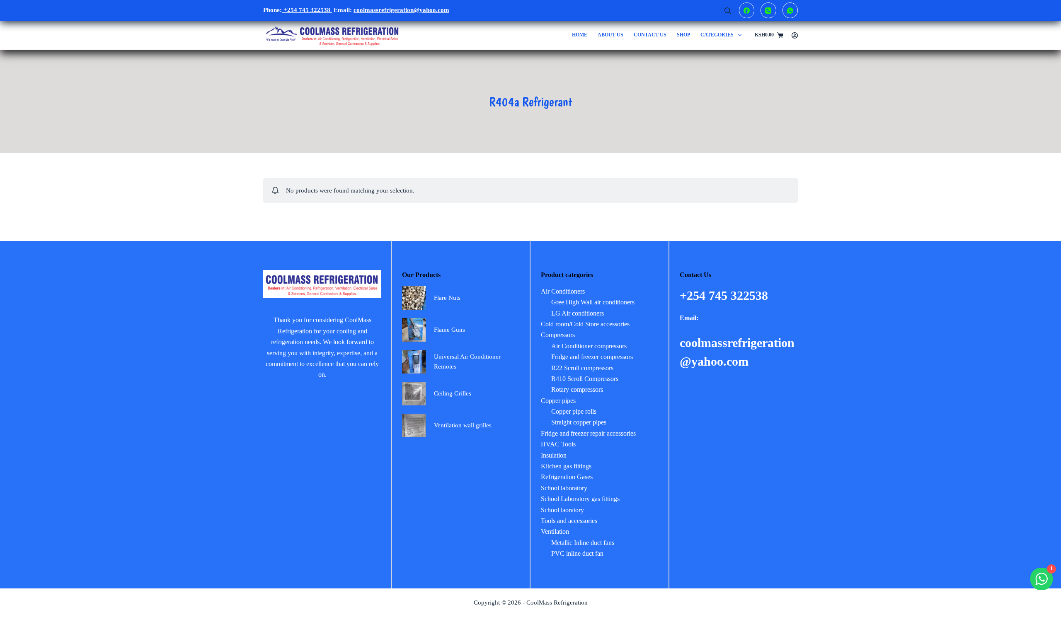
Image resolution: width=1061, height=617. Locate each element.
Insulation (554, 455)
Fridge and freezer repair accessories (588, 433)
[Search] (727, 10)
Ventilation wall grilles (463, 425)
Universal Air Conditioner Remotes (467, 361)
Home (579, 35)
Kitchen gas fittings (566, 466)
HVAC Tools (558, 444)
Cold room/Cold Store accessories (585, 324)
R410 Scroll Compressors (584, 378)
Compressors (558, 334)
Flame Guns (449, 329)
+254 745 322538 (307, 10)
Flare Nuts (447, 297)
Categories (717, 35)
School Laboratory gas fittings (580, 498)
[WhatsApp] (790, 10)
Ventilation (555, 531)
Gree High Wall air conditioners (593, 302)
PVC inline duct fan (577, 553)
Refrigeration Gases (567, 476)
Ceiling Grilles (452, 393)
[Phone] (768, 10)
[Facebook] (747, 10)
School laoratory (562, 509)
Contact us (650, 35)
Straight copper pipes (578, 422)
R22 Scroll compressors (582, 367)
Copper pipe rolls (573, 411)
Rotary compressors (577, 389)
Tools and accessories (569, 520)
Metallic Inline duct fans (582, 542)
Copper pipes (558, 400)
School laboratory (564, 488)
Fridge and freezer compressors (592, 356)
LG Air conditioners (577, 313)
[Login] (795, 35)
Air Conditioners (563, 291)
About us (610, 35)
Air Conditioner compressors (589, 345)
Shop (683, 35)
